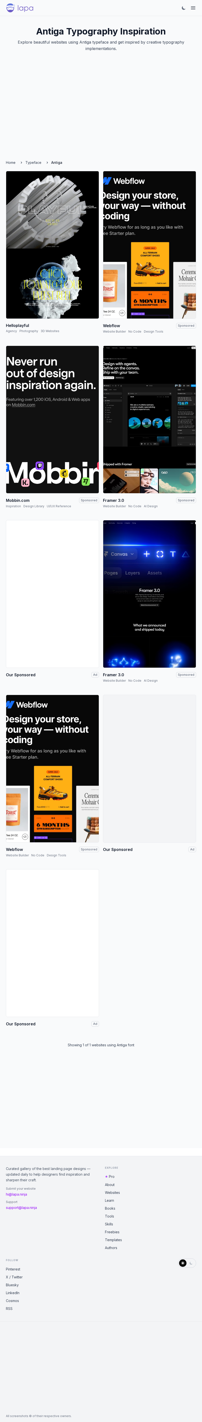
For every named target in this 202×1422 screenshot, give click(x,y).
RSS (9, 1308)
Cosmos (12, 1301)
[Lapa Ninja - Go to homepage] (19, 8)
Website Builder (114, 331)
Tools (109, 1216)
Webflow (111, 325)
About (110, 1185)
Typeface (33, 162)
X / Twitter (14, 1277)
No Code (134, 331)
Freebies (112, 1232)
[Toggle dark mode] (183, 7)
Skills (109, 1224)
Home (11, 162)
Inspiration (13, 506)
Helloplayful (17, 325)
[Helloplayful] (52, 245)
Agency (11, 331)
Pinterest (13, 1269)
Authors (111, 1248)
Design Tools (153, 331)
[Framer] (149, 419)
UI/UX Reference (59, 506)
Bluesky (12, 1285)
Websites (112, 1192)
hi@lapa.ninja (16, 1194)
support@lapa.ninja (21, 1207)
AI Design (151, 506)
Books (110, 1208)
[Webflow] (149, 245)
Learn (109, 1200)
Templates (113, 1240)
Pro (112, 1176)
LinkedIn (12, 1293)
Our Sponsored (20, 674)
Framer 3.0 (113, 500)
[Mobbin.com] (52, 419)
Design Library (33, 506)
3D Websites (50, 331)
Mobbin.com (18, 500)
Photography (28, 331)
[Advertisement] (101, 111)
